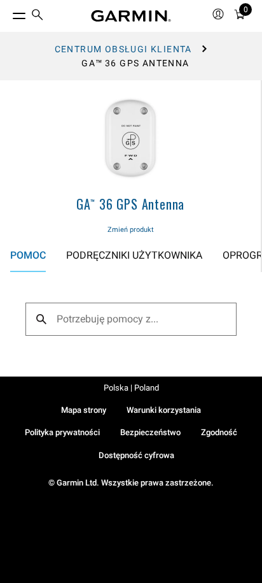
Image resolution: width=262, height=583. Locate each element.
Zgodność (219, 432)
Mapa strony (83, 410)
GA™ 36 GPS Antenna (130, 203)
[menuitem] (37, 16)
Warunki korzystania (164, 410)
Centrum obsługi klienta (123, 49)
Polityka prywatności (62, 432)
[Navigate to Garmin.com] (131, 16)
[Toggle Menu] (7, 12)
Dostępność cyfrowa (136, 455)
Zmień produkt (130, 230)
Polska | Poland (131, 387)
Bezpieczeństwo (150, 432)
